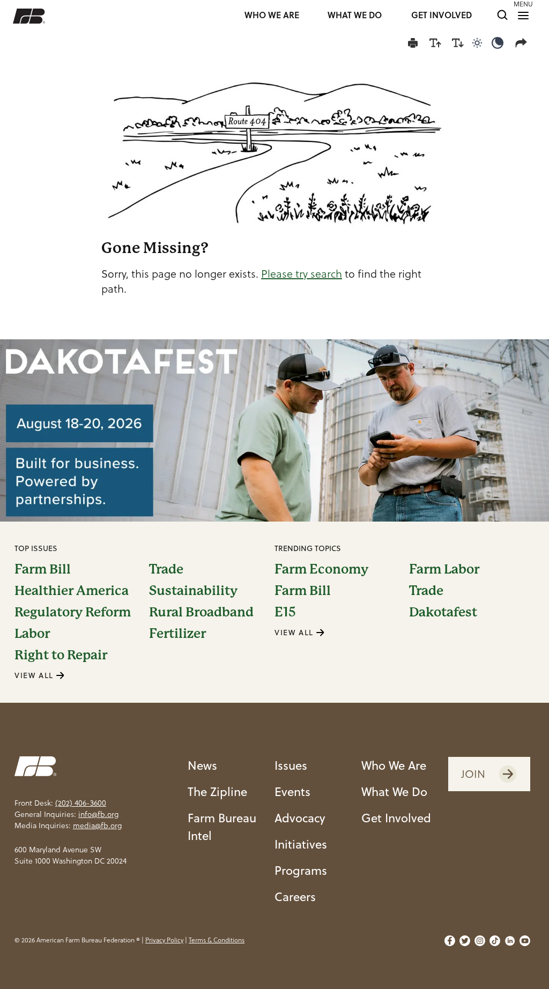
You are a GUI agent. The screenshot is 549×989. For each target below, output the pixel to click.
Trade (166, 569)
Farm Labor (444, 569)
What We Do (394, 791)
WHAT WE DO (355, 16)
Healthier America (71, 590)
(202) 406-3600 (80, 803)
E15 (285, 612)
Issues (290, 765)
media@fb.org (97, 825)
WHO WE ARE (271, 16)
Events (292, 791)
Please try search (301, 273)
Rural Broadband (201, 612)
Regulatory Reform (72, 612)
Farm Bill (42, 569)
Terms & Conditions (216, 940)
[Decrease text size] (458, 43)
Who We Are (393, 765)
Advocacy (299, 817)
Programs (300, 870)
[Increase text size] (435, 43)
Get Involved (396, 817)
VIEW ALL (35, 675)
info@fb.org (98, 814)
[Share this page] (523, 43)
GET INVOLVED (441, 16)
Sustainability (193, 590)
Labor (32, 633)
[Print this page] (413, 43)
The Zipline (217, 791)
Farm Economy (321, 569)
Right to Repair (60, 655)
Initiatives (300, 844)
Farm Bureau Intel (222, 826)
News (202, 765)
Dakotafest (443, 612)
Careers (295, 896)
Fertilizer (177, 633)
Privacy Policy (164, 940)
